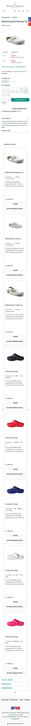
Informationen (7, 688)
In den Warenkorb (20, 99)
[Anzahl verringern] (3, 100)
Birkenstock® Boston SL (14, 172)
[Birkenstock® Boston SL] (15, 39)
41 (3, 92)
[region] (15, 39)
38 (17, 89)
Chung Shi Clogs (11, 371)
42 (8, 92)
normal (5, 81)
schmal (13, 82)
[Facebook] (29, 18)
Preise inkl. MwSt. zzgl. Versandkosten (13, 66)
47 (3, 95)
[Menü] (4, 11)
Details (15, 204)
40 (26, 88)
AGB (21, 699)
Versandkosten (12, 714)
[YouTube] (29, 24)
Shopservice (6, 684)
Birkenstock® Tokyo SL (14, 305)
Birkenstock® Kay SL (13, 239)
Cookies (27, 699)
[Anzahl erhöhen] (9, 100)
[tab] (15, 123)
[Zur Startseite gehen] (15, 5)
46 (26, 92)
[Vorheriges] (2, 409)
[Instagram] (29, 21)
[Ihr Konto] (23, 11)
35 (4, 89)
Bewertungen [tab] (6, 130)
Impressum (5, 699)
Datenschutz (14, 699)
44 (17, 92)
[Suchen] (15, 11)
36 (8, 89)
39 (21, 88)
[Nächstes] (29, 409)
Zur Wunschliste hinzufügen (20, 108)
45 (21, 92)
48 (8, 95)
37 (13, 89)
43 (12, 92)
